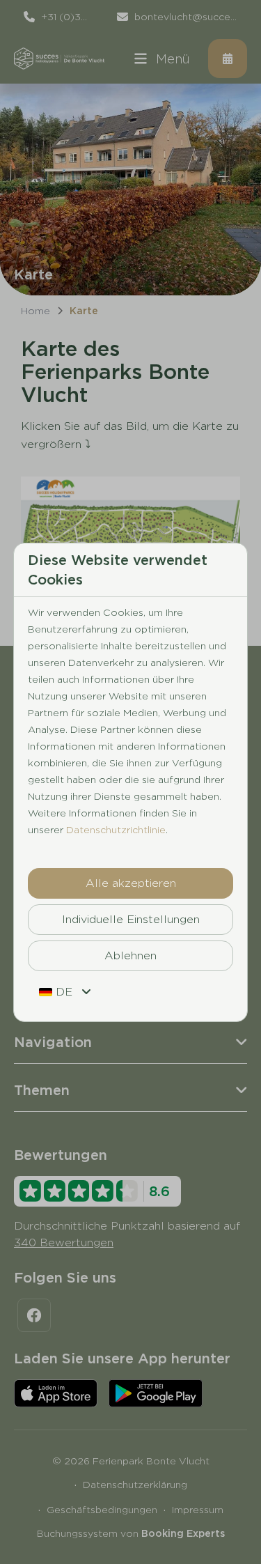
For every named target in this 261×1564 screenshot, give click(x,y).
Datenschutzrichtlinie (116, 829)
